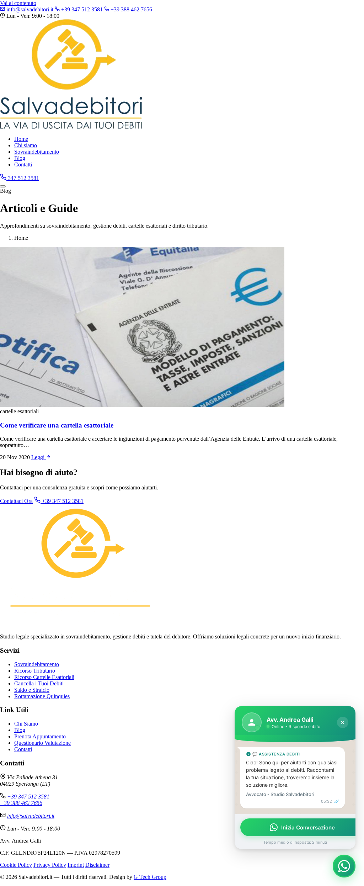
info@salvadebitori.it (30, 9)
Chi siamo (25, 145)
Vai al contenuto (18, 3)
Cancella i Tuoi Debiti (39, 683)
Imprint (76, 865)
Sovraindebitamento (36, 152)
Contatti (23, 164)
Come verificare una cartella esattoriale (56, 425)
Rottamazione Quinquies (42, 696)
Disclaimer (97, 865)
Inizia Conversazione (308, 827)
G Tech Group (150, 877)
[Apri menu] (3, 186)
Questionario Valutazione (42, 743)
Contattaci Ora (16, 501)
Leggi (38, 457)
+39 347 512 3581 (82, 9)
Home (21, 139)
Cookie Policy (16, 865)
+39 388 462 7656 (130, 9)
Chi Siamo (26, 724)
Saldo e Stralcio (31, 690)
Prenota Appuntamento (40, 736)
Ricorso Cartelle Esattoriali (44, 677)
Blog (19, 158)
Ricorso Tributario (34, 671)
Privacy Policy (49, 865)
